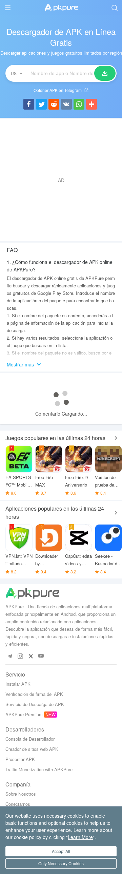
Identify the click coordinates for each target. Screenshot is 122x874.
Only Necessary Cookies (61, 863)
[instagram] (20, 656)
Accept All (61, 851)
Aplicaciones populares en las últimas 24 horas (54, 512)
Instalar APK (17, 684)
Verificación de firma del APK (34, 694)
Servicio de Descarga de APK (34, 704)
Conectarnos (17, 804)
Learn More (80, 837)
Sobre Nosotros (20, 794)
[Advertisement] (61, 180)
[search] (114, 7)
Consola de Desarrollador (30, 739)
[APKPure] (61, 8)
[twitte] (30, 656)
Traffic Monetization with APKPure (39, 769)
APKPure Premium (24, 714)
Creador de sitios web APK (31, 749)
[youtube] (41, 656)
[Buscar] (105, 73)
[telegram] (9, 656)
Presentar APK (20, 759)
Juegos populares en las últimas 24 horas (55, 438)
